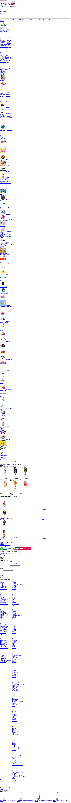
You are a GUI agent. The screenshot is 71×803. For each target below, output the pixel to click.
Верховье (14, 605)
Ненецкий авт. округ (4, 626)
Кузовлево (14, 660)
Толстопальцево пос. (16, 748)
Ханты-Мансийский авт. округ (5, 660)
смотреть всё (2, 539)
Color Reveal (8, 33)
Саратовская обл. (3, 641)
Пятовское (14, 714)
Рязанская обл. (3, 638)
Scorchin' (1, 145)
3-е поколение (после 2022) (5, 60)
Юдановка (14, 771)
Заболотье (14, 627)
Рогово (13, 720)
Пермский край (3, 634)
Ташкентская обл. (3, 650)
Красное (13, 653)
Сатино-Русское (15, 730)
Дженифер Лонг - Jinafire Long (5, 58)
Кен (1, 32)
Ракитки (13, 717)
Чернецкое (14, 762)
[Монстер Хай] (0, 540)
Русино (13, 724)
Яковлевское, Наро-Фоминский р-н (18, 776)
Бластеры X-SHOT (9, 119)
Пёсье (13, 705)
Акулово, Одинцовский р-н (17, 584)
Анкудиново (14, 586)
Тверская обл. (2, 651)
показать (1, 459)
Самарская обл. (3, 639)
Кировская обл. (3, 610)
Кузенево (14, 658)
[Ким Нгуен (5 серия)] (15, 474)
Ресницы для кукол (3, 256)
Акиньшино (14, 583)
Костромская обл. (3, 612)
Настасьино (14, 689)
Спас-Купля (14, 740)
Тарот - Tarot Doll (9, 183)
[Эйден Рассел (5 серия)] (5, 474)
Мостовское (14, 687)
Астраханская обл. (3, 589)
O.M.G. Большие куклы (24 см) (3, 37)
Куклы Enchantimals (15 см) (5, 207)
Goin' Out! (2, 146)
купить (44, 509)
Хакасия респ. (2, 659)
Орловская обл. (3, 632)
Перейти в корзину (3, 789)
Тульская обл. (2, 653)
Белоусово (14, 593)
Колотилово (14, 647)
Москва (1, 623)
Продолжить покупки (4, 790)
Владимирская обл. (3, 593)
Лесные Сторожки (15, 665)
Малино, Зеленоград (16, 672)
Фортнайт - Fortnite (9, 120)
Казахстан (2, 583)
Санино (13, 729)
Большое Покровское (16, 594)
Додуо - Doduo (9, 181)
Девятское (14, 616)
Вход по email (2, 7)
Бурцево (13, 598)
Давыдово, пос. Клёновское (17, 615)
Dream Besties (2, 30)
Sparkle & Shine (3, 98)
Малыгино (14, 673)
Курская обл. (2, 618)
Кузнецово (14, 659)
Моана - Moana (3, 138)
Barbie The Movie (2, 33)
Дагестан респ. (3, 597)
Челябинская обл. (3, 661)
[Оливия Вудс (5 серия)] (25, 474)
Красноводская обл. (3, 613)
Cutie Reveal (8, 30)
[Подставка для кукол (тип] (4, 799)
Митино (13, 680)
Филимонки (14, 756)
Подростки (2, 38)
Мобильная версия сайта (4, 546)
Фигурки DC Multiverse (2, 121)
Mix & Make (9, 42)
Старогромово (15, 741)
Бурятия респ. (2, 592)
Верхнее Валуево (15, 604)
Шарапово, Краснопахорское (17, 765)
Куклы (1, 383)
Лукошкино (14, 668)
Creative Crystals (1, 96)
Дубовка (13, 622)
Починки (14, 709)
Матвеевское (14, 676)
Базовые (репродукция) (4, 62)
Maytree (1, 186)
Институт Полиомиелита (16, 636)
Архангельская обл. (3, 588)
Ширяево (14, 768)
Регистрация (11, 572)
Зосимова (14, 630)
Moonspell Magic (3, 61)
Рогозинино (14, 721)
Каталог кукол (3, 19)
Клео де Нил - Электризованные (6, 518)
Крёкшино (14, 656)
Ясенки (13, 778)
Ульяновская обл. (3, 657)
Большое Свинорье (15, 595)
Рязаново (14, 727)
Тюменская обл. (3, 655)
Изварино (14, 633)
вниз (8, 466)
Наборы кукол (2, 71)
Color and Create (9, 100)
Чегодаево (14, 760)
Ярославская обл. (3, 665)
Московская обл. (3, 624)
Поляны (13, 707)
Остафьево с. (14, 700)
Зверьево (14, 629)
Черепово (14, 761)
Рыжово (13, 726)
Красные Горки (15, 654)
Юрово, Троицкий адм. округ (17, 772)
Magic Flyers (2, 39)
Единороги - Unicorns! (9, 41)
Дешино (13, 619)
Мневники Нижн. (15, 683)
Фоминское (14, 757)
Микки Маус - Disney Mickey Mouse (9, 131)
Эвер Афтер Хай (3, 457)
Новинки (2, 21)
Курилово (14, 662)
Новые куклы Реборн (4, 233)
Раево (13, 716)
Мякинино (14, 688)
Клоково (13, 645)
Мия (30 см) (2, 329)
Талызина (14, 745)
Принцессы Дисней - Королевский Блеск (2, 134)
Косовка (13, 651)
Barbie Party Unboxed (8, 32)
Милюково (14, 679)
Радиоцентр (14, 715)
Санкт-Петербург (3, 640)
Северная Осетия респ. (4, 646)
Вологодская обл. (3, 595)
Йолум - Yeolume (9, 244)
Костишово (14, 652)
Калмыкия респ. (3, 605)
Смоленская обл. (3, 647)
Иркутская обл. (3, 602)
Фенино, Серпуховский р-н (17, 755)
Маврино (14, 670)
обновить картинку (13, 563)
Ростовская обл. (3, 637)
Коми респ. (2, 611)
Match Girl (10, 179)
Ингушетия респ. (3, 601)
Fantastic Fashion (9, 99)
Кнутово (13, 646)
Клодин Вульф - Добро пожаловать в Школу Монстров (10, 537)
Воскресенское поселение (17, 609)
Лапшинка (14, 663)
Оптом (49, 19)
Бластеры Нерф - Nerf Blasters (3, 116)
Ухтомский (14, 754)
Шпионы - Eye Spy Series (3, 42)
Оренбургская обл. (3, 631)
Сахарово (14, 732)
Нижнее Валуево (15, 690)
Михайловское (15, 681)
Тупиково (14, 751)
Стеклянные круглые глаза (5, 253)
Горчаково (14, 613)
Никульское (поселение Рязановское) (18, 692)
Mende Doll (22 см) (3, 307)
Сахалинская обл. (3, 643)
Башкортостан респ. (3, 590)
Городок (13, 612)
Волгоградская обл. (3, 594)
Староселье (14, 742)
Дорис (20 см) (2, 306)
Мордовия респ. (3, 622)
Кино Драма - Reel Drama (4, 67)
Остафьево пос (15, 699)
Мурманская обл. (3, 625)
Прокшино (14, 710)
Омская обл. (2, 630)
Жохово (13, 626)
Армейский (14, 587)
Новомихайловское (15, 695)
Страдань (14, 744)
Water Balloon (9, 43)
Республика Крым (3, 636)
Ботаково (14, 596)
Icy (0, 187)
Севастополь (2, 645)
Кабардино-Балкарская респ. (5, 603)
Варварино (14, 602)
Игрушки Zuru (9, 117)
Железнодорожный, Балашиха (17, 625)
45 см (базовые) (8, 307)
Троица (13, 749)
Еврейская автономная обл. (5, 598)
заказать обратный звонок (5, 8)
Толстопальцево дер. (16, 747)
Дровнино (14, 621)
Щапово (13, 770)
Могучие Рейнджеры (9, 122)
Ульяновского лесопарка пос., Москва (19, 753)
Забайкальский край (4, 599)
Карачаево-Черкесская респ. (5, 607)
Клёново (13, 644)
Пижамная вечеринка (8, 97)
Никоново (14, 691)
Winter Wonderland (2, 97)
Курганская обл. (3, 617)
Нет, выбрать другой (5, 15)
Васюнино (14, 603)
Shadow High (2, 94)
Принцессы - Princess (9, 39)
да (0, 15)
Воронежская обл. (3, 596)
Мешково (14, 677)
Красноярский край (3, 615)
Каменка (13, 637)
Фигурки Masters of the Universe (3, 123)
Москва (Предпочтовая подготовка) (18, 686)
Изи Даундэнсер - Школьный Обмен (6, 508)
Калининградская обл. (4, 604)
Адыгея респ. (2, 584)
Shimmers (2, 99)
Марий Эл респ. (3, 621)
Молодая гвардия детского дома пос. (18, 684)
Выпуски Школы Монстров (5, 542)
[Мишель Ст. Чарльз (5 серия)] (15, 488)
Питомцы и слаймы (8, 98)
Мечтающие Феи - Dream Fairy (3, 180)
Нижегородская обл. (4, 627)
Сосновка (14, 739)
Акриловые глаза (3, 255)
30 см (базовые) (8, 310)
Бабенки (13, 588)
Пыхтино (14, 713)
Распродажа (2, 20)
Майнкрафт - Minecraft (9, 116)
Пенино (13, 703)
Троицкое (14, 750)
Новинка (3, 458)
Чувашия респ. (3, 663)
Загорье (13, 628)
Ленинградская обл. (3, 619)
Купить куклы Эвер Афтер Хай (16, 553)
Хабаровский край (3, 658)
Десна (13, 618)
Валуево (13, 601)
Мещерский (14, 678)
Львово (13, 669)
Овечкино (14, 696)
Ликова (13, 667)
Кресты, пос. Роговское (16, 655)
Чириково (14, 763)
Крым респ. (2, 616)
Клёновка (14, 643)
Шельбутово (14, 767)
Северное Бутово (15, 734)
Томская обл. (2, 652)
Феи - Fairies (2, 40)
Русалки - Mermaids (8, 37)
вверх (5, 466)
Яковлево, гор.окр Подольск (17, 775)
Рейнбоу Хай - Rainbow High (12, 464)
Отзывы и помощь (41, 19)
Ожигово (14, 697)
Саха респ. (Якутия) (3, 642)
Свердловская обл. (3, 644)
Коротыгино (14, 650)
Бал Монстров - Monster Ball (5, 68)
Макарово (14, 671)
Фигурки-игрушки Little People (5, 263)
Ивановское (14, 632)
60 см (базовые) (3, 310)
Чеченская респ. (3, 662)
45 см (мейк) (9, 306)
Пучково (13, 712)
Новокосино (14, 694)
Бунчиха (13, 597)
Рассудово (14, 718)
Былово (13, 600)
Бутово (13, 599)
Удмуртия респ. (3, 656)
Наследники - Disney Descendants (3, 131)
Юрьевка (14, 773)
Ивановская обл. (3, 600)
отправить (4, 576)
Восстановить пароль (4, 572)
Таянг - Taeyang (3, 245)
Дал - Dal (2, 246)
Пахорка (13, 702)
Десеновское (14, 617)
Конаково (14, 648)
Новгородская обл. (3, 628)
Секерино (14, 735)
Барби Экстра (8, 29)
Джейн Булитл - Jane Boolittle (5, 56)
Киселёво (14, 642)
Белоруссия (2, 582)
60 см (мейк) (2, 309)
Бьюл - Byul (8, 243)
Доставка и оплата (20, 19)
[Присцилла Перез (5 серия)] (25, 488)
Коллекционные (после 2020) (5, 64)
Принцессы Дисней (2, 137)
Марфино (14, 675)
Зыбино (13, 631)
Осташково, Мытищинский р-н (18, 701)
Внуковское (14, 608)
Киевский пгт (14, 640)
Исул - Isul (2, 247)
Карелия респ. (2, 608)
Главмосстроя (14, 611)
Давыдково (14, 614)
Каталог (5, 464)
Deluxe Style (2, 31)
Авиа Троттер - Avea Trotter (5, 46)
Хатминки (14, 759)
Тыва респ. (2, 654)
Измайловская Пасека (16, 634)
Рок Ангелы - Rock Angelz (5, 147)
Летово (13, 666)
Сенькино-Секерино (16, 736)
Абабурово (14, 582)
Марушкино (14, 674)
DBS (1, 185)
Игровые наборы (3, 72)
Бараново (14, 590)
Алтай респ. (2, 585)
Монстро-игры (13, 542)
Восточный (14, 610)
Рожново (14, 722)
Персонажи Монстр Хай (4, 45)
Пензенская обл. (3, 633)
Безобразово (14, 592)
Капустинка (14, 638)
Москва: (1, 9)
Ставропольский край (4, 648)
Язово (13, 774)
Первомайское (15, 704)
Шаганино (14, 764)
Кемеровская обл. (3, 609)
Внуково (13, 607)
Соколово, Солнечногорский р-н (18, 738)
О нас (13, 19)
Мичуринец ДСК (15, 682)
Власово (13, 606)
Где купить (32, 19)
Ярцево (13, 777)
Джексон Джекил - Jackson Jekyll (6, 57)
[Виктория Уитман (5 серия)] (5, 488)
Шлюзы (13, 769)
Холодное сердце (3, 130)
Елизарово (14, 624)
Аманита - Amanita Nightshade (5, 47)
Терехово (14, 746)
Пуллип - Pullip (3, 243)
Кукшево (14, 661)
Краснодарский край (4, 614)
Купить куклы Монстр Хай (5, 553)
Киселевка (14, 641)
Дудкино (14, 623)
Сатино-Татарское (15, 731)
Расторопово (14, 719)
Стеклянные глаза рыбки (4, 254)
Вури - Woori (2, 244)
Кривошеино (14, 657)
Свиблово (14, 733)
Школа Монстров (3, 455)
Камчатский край (3, 606)
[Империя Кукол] (7, 7)
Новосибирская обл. (4, 629)
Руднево (13, 723)
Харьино (14, 758)
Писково (13, 706)
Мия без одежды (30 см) (4, 330)
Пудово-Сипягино (15, 711)
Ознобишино (14, 698)
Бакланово (14, 589)
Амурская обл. (3, 587)
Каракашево (14, 639)
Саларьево (14, 728)
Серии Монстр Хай (3, 59)
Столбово (14, 743)
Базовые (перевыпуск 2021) (5, 144)
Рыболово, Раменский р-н (17, 725)
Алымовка (14, 585)
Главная (1, 464)
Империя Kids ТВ (3, 543)
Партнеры (2, 544)
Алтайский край (3, 586)
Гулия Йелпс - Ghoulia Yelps (5, 55)
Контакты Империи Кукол (5, 545)
